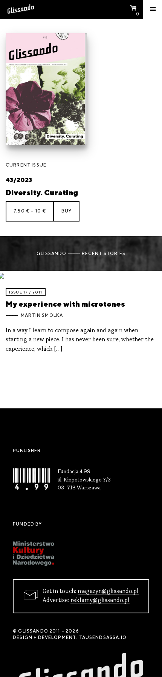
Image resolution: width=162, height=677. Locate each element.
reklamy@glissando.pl (100, 601)
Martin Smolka (42, 315)
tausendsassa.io (103, 637)
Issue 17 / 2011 (25, 292)
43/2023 (19, 179)
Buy (66, 211)
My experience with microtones (65, 304)
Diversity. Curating (42, 192)
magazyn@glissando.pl (108, 591)
